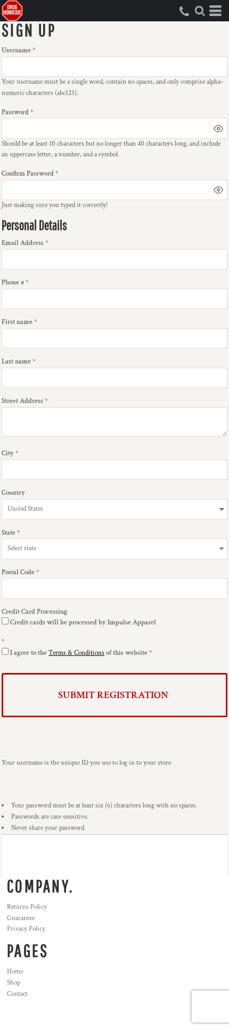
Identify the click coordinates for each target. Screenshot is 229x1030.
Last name (16, 361)
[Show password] (218, 128)
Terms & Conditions (76, 652)
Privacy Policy (26, 928)
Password (15, 112)
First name (17, 322)
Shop (13, 982)
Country (13, 492)
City (8, 453)
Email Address (23, 243)
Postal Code (18, 572)
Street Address (22, 401)
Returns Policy (27, 907)
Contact (17, 994)
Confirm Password (28, 173)
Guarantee (21, 918)
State (8, 532)
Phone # (13, 282)
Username (16, 50)
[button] (199, 10)
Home (15, 971)
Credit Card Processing (34, 611)
